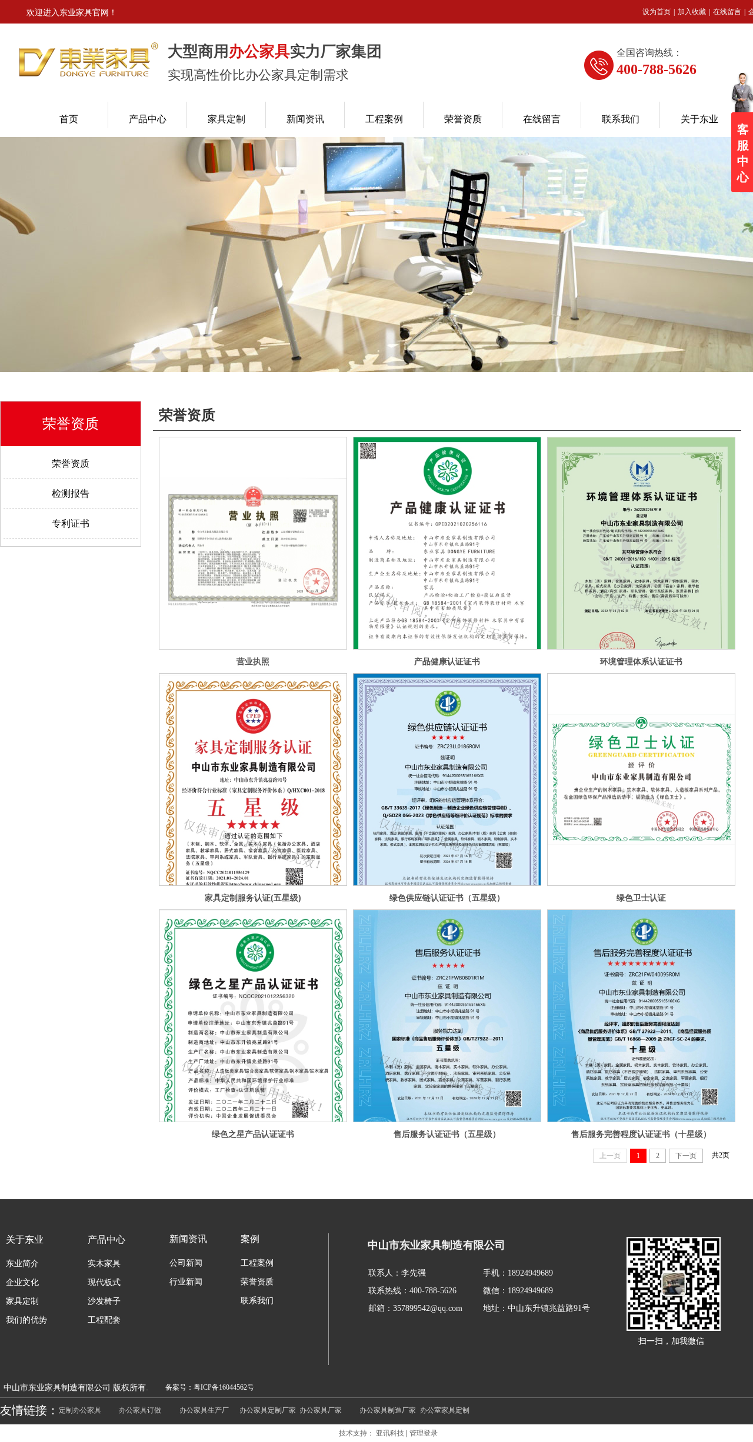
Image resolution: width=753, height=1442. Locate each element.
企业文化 (22, 1282)
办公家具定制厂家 (267, 1410)
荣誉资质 (187, 415)
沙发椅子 (104, 1301)
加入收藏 (692, 12)
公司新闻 (185, 1263)
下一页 (686, 1156)
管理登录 (423, 1433)
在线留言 (727, 12)
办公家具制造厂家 (387, 1410)
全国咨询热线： (649, 53)
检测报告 (70, 493)
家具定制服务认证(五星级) (253, 897)
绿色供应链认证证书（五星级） (447, 897)
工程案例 (257, 1263)
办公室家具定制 (444, 1410)
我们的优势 (26, 1320)
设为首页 (656, 12)
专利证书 (70, 523)
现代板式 (104, 1282)
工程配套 (104, 1320)
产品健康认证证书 (447, 661)
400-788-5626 (657, 69)
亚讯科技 (390, 1433)
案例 (250, 1239)
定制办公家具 (80, 1410)
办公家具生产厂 (204, 1410)
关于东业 (25, 1239)
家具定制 (22, 1301)
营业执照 (252, 661)
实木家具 (104, 1263)
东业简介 (22, 1263)
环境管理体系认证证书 (641, 661)
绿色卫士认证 (641, 897)
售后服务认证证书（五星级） (447, 1134)
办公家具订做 (140, 1410)
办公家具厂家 (320, 1410)
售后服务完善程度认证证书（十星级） (641, 1134)
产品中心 (106, 1239)
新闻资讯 (188, 1239)
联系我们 (257, 1300)
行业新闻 (185, 1281)
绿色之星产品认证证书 (253, 1134)
